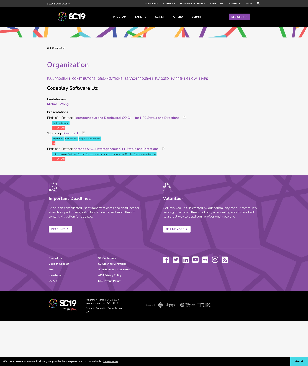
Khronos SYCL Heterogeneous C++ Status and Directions (116, 149)
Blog (51, 269)
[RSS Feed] (225, 261)
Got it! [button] (299, 361)
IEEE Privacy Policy (109, 281)
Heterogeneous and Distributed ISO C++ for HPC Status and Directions (126, 118)
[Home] (48, 48)
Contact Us (55, 258)
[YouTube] (195, 261)
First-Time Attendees (192, 3)
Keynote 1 (70, 133)
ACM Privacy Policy (109, 275)
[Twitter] (176, 261)
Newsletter (55, 275)
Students (235, 3)
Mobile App (151, 3)
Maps (203, 79)
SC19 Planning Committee (114, 269)
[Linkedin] (186, 261)
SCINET (159, 17)
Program (119, 17)
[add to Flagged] (186, 118)
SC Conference (107, 258)
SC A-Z (53, 281)
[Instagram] (215, 261)
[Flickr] (205, 261)
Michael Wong (58, 104)
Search (139, 79)
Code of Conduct (59, 264)
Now (184, 79)
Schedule (169, 3)
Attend (178, 17)
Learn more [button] (110, 361)
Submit (196, 17)
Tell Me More (175, 229)
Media (249, 3)
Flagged (162, 79)
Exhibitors (217, 3)
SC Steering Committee (112, 264)
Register (237, 17)
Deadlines (58, 229)
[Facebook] (166, 261)
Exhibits (140, 17)
